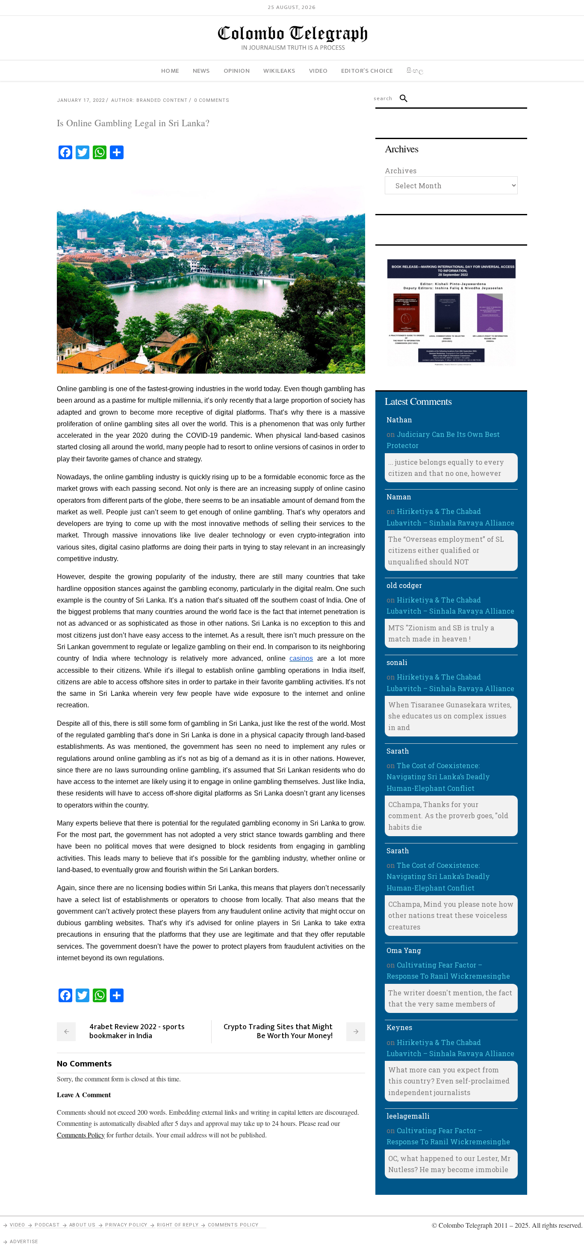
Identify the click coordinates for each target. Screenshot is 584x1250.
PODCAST (47, 1225)
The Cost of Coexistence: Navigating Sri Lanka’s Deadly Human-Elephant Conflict (438, 777)
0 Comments (212, 100)
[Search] (399, 98)
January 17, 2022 (81, 100)
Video (17, 1225)
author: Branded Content (149, 100)
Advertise (24, 1241)
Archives (400, 170)
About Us (82, 1225)
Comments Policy (233, 1225)
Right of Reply (177, 1225)
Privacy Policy (126, 1225)
